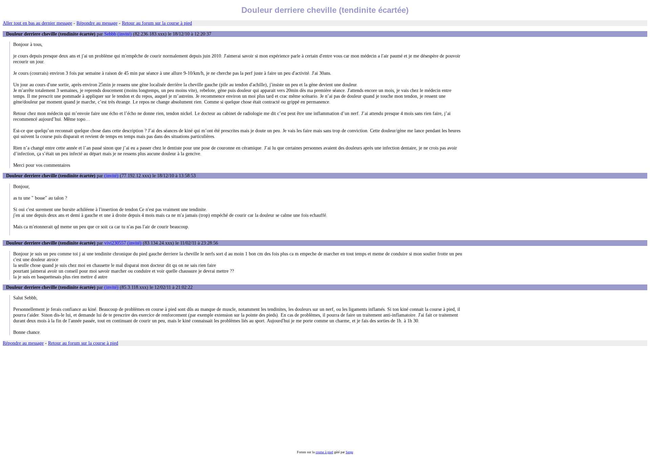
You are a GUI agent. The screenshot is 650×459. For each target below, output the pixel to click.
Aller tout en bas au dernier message (37, 23)
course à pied (324, 452)
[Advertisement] (206, 398)
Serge (349, 452)
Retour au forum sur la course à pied (157, 23)
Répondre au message (97, 23)
